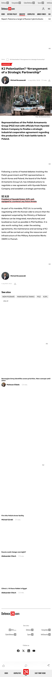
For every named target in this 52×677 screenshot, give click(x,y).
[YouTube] (34, 651)
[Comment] (26, 665)
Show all (5, 301)
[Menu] (49, 9)
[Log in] (43, 9)
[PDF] (15, 283)
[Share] (48, 665)
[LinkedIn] (28, 651)
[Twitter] (23, 651)
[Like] (3, 665)
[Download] (49, 80)
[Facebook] (18, 651)
